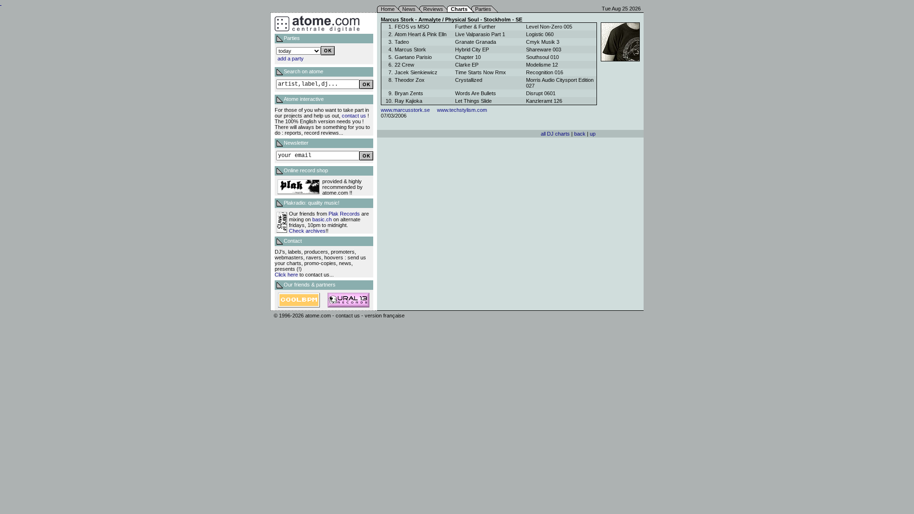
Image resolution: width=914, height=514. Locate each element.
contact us (354, 116)
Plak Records (344, 214)
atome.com (318, 315)
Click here (286, 274)
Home (388, 9)
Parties (483, 9)
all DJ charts (555, 134)
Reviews (433, 9)
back (580, 134)
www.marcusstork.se (405, 110)
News (409, 9)
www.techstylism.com (462, 110)
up (593, 134)
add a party (291, 58)
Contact (293, 241)
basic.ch (322, 219)
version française (385, 315)
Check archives (307, 231)
